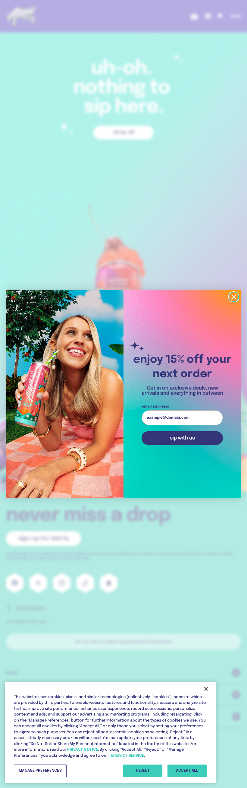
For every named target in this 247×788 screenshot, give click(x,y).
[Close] (206, 688)
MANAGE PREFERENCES (40, 771)
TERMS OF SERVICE (126, 756)
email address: (155, 406)
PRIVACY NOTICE (82, 750)
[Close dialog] (234, 297)
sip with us (182, 438)
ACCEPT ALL (187, 771)
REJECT (142, 771)
